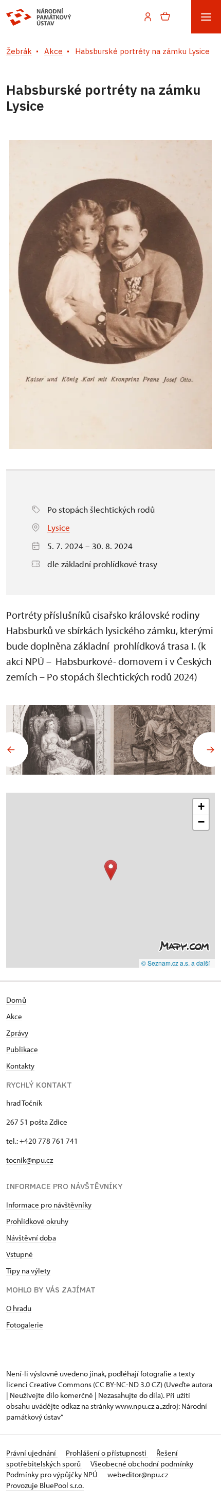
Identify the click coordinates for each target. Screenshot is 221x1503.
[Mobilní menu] (206, 16)
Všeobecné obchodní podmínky (141, 1464)
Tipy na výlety (28, 1270)
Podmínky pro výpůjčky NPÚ (52, 1474)
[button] (110, 870)
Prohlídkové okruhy (37, 1221)
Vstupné (19, 1254)
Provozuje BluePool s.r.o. (45, 1485)
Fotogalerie (24, 1325)
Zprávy (17, 1033)
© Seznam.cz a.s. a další (175, 962)
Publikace (22, 1049)
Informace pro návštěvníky (48, 1205)
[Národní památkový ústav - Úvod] (38, 17)
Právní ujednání (32, 1453)
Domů (16, 1000)
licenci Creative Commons (48, 1384)
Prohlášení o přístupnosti (107, 1453)
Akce (14, 1016)
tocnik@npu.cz (29, 1160)
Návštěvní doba (31, 1238)
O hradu (18, 1308)
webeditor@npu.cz (137, 1474)
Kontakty (20, 1066)
